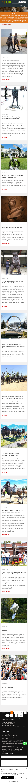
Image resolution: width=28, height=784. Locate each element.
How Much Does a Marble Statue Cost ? (12, 227)
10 (7, 715)
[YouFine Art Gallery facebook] (1, 729)
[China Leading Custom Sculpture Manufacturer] (6, 2)
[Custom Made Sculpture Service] (14, 41)
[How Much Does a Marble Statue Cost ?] (14, 209)
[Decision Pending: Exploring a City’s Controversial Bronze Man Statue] (14, 98)
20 (11, 715)
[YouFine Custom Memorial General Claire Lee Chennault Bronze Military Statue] (14, 553)
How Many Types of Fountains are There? (12, 749)
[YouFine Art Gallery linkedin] (2, 729)
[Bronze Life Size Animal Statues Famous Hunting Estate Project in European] (14, 491)
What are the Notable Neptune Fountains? (12, 747)
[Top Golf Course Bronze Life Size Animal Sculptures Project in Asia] (14, 262)
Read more (19, 774)
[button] (21, 5)
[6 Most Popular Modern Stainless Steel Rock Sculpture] (14, 610)
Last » (20, 715)
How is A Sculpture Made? (8, 746)
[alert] (14, 775)
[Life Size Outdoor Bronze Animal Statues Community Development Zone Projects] (14, 378)
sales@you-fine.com (10, 722)
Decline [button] (21, 777)
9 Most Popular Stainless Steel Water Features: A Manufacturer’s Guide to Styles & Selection (13, 346)
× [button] (26, 768)
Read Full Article (6, 79)
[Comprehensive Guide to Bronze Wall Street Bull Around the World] (14, 667)
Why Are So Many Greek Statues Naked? (12, 751)
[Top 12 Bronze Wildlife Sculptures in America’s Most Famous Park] (14, 435)
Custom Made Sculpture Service (10, 60)
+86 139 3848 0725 (9, 723)
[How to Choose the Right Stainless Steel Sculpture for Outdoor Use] (14, 156)
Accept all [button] (8, 777)
